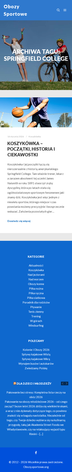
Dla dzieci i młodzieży (34, 383)
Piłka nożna (36, 288)
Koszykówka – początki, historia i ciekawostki (31, 149)
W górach (36, 320)
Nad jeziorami (36, 274)
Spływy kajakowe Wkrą (36, 359)
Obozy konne (36, 284)
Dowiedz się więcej (18, 221)
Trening (36, 316)
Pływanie (36, 307)
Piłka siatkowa (36, 297)
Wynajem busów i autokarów (36, 363)
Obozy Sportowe (15, 10)
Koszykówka (35, 136)
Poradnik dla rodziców (36, 302)
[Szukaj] (58, 10)
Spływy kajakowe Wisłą (36, 354)
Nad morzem (36, 279)
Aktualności (36, 265)
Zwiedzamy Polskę (36, 368)
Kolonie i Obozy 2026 (36, 349)
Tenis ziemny (36, 311)
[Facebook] (36, 452)
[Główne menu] (65, 10)
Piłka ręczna (36, 293)
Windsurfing (36, 325)
